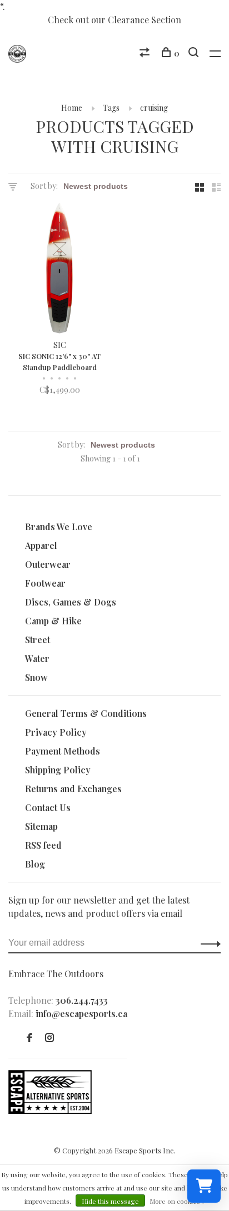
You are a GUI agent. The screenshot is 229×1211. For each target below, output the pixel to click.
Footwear (45, 583)
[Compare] (146, 53)
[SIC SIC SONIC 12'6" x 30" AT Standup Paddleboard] (59, 269)
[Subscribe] (208, 943)
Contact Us (48, 807)
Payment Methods (62, 751)
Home (71, 107)
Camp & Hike (53, 621)
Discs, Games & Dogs (70, 602)
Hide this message (110, 1201)
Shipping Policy (58, 770)
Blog (35, 864)
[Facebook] (29, 1038)
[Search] (194, 53)
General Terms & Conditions (86, 713)
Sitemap (41, 826)
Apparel (41, 545)
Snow (36, 677)
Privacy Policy (56, 732)
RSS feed (43, 845)
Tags (111, 107)
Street (37, 639)
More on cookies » (177, 1201)
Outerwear (48, 564)
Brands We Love (58, 526)
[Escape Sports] (50, 1110)
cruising (154, 107)
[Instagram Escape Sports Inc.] (49, 1038)
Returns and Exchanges (73, 788)
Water (37, 658)
